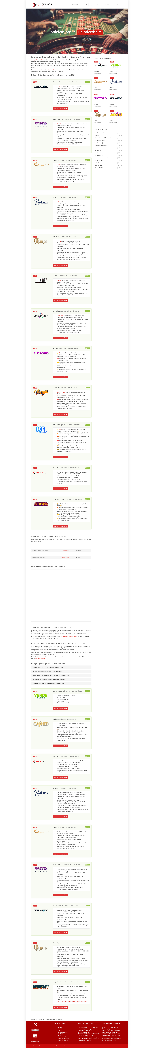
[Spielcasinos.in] (42, 4)
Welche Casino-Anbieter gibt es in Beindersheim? (47, 671)
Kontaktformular (40, 659)
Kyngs (59, 241)
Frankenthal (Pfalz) (108, 143)
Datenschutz (112, 1046)
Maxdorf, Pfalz (108, 168)
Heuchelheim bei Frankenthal (108, 138)
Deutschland (117, 5)
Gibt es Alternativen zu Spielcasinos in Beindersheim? (49, 683)
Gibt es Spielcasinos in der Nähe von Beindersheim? (48, 667)
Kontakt (106, 1046)
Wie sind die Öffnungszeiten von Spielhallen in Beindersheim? (51, 675)
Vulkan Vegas (61, 392)
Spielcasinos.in (38, 60)
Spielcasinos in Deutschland (56, 70)
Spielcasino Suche (95, 5)
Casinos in (34, 1019)
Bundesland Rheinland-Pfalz (69, 636)
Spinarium (60, 316)
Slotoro (61, 353)
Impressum (119, 1046)
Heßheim (108, 135)
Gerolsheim (108, 148)
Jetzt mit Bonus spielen (60, 108)
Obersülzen (108, 165)
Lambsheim (108, 153)
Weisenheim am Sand (108, 158)
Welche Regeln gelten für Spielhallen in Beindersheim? (49, 679)
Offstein (108, 163)
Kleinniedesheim (108, 140)
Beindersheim (73, 82)
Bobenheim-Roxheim (108, 145)
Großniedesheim (108, 133)
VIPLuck (59, 202)
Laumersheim (108, 155)
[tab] (61, 667)
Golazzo (59, 86)
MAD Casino (60, 124)
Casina (59, 165)
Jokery (59, 280)
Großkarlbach (108, 160)
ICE (60, 429)
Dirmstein (108, 150)
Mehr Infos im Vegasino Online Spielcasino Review (72, 1001)
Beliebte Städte (107, 5)
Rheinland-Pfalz (50, 1019)
